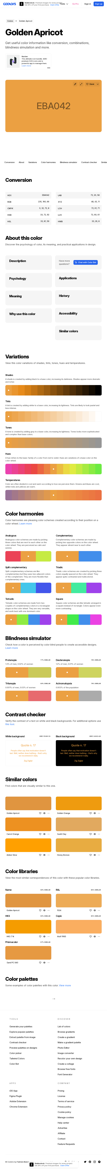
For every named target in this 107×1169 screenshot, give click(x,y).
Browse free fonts (66, 1069)
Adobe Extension (18, 1101)
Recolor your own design (70, 1058)
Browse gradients (66, 1032)
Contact (61, 1138)
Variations (32, 162)
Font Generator (65, 1074)
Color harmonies (48, 162)
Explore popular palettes (22, 1032)
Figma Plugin (16, 1096)
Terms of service (66, 1101)
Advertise (62, 1128)
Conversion (9, 162)
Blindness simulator (68, 162)
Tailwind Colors (17, 1058)
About (21, 162)
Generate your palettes (21, 1026)
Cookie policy (64, 1112)
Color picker (16, 1053)
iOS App (13, 1090)
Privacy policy (64, 1106)
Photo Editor (64, 1047)
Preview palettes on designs (23, 1047)
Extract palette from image (22, 1037)
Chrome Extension (18, 1106)
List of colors (64, 1026)
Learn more (25, 523)
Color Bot (14, 1064)
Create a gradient (66, 1037)
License (61, 1096)
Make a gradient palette (69, 1042)
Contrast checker (89, 162)
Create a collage (66, 1064)
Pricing (61, 1090)
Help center (63, 1122)
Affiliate (61, 1133)
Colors (10, 21)
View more (65, 985)
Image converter (66, 1053)
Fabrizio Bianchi (23, 1162)
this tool (9, 724)
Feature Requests (66, 1144)
